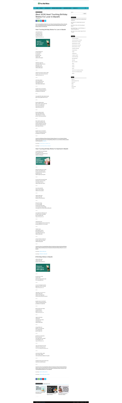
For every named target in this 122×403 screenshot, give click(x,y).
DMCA (73, 83)
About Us (73, 79)
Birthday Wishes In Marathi (41, 10)
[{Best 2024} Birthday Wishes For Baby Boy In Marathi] (52, 389)
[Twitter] (45, 21)
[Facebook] (36, 21)
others (73, 63)
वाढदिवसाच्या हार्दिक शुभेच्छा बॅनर (43, 371)
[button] (85, 8)
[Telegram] (41, 21)
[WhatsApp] (39, 21)
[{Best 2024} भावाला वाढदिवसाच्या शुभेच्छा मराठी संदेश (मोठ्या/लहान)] (41, 389)
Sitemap (73, 87)
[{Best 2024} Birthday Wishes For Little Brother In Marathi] (63, 389)
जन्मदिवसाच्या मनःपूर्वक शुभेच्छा (43, 253)
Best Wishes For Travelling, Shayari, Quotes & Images (78, 23)
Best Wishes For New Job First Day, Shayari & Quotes (78, 26)
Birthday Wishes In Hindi (56, 8)
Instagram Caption (75, 55)
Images (73, 51)
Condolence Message (75, 48)
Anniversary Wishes (67, 8)
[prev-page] (36, 396)
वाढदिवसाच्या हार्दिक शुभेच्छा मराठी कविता (44, 374)
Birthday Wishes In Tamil (76, 46)
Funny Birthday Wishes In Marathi (45, 145)
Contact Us (75, 8)
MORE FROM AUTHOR (46, 383)
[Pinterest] (43, 21)
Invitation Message (75, 56)
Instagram (44, 140)
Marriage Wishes (74, 58)
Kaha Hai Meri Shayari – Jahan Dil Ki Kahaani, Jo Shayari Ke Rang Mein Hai (78, 29)
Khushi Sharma (38, 18)
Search (72, 12)
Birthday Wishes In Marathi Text (44, 143)
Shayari (41, 8)
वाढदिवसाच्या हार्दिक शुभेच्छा (42, 251)
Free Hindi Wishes (42, 402)
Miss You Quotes (74, 61)
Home (37, 8)
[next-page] (37, 396)
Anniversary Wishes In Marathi (77, 40)
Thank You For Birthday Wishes (77, 71)
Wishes (73, 73)
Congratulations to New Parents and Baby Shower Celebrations (78, 20)
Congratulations (74, 50)
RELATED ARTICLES (39, 383)
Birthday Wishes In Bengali (76, 41)
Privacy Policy (74, 86)
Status (73, 68)
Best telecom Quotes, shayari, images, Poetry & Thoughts (78, 31)
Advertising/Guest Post (75, 80)
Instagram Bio (47, 8)
